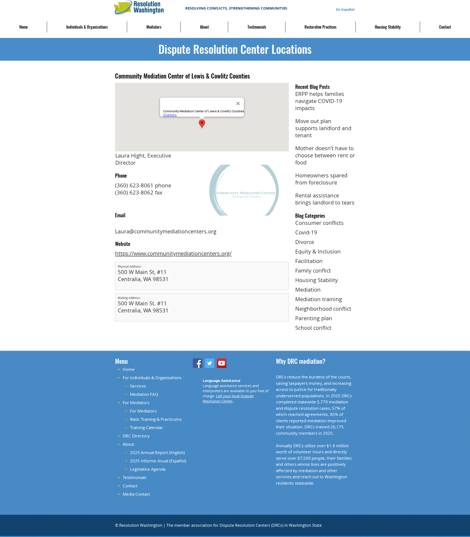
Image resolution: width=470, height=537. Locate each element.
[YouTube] (221, 363)
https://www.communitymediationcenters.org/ (173, 253)
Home (129, 369)
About (128, 444)
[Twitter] (209, 363)
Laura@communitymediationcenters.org (165, 231)
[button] (87, 27)
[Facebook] (197, 363)
